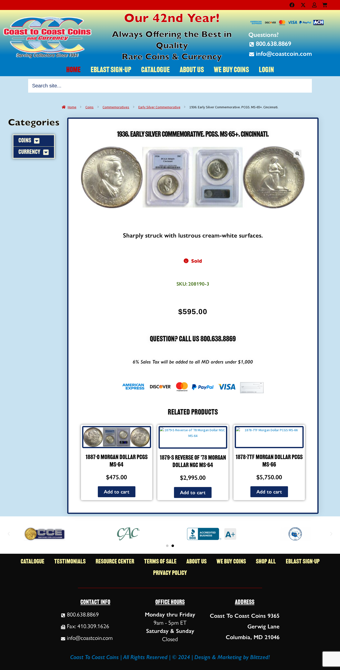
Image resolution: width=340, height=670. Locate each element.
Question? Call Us (175, 339)
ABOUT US (192, 70)
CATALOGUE (155, 70)
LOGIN (266, 70)
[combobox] (170, 86)
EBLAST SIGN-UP (111, 70)
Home (72, 107)
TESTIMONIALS (70, 562)
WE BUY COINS (231, 70)
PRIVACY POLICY (170, 573)
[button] (297, 154)
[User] (314, 5)
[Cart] (325, 4)
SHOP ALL (266, 562)
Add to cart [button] (116, 492)
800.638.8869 (218, 339)
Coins (89, 107)
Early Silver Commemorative (159, 107)
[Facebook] (292, 5)
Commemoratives (116, 107)
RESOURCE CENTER (115, 562)
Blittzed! (260, 657)
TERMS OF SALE (160, 562)
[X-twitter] (303, 5)
